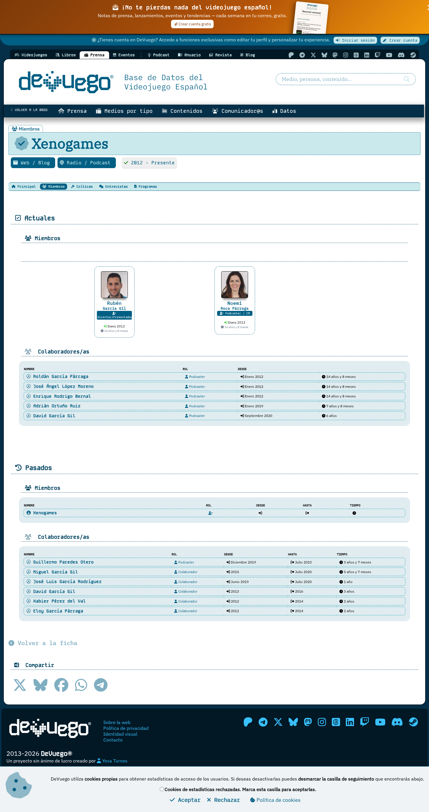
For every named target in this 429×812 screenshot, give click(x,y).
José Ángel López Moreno (62, 386)
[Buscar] (407, 79)
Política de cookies (278, 800)
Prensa (75, 111)
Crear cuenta (402, 40)
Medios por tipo (127, 111)
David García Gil (53, 415)
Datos (286, 111)
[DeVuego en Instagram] (345, 55)
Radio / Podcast (89, 163)
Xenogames (44, 512)
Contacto (113, 740)
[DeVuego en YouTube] (389, 55)
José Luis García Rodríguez (66, 581)
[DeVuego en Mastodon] (335, 55)
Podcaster (196, 376)
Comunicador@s (240, 111)
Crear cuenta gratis (194, 24)
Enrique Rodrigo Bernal (61, 396)
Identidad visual (120, 734)
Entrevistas (115, 186)
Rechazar (225, 799)
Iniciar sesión (357, 40)
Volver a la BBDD (30, 110)
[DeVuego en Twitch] (377, 55)
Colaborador (187, 572)
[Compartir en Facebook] (61, 685)
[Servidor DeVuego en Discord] (401, 55)
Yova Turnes (114, 761)
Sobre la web (116, 722)
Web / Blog (35, 163)
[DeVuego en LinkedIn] (367, 55)
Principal (25, 186)
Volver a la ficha (45, 643)
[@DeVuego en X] (313, 55)
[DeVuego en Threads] (356, 55)
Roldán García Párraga (59, 376)
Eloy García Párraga (57, 611)
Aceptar (187, 799)
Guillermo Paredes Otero (62, 562)
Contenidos (185, 111)
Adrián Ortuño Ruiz (56, 405)
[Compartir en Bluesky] (40, 685)
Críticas (83, 186)
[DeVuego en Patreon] (291, 55)
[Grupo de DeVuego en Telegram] (302, 55)
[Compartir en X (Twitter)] (20, 685)
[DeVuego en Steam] (413, 55)
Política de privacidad (126, 728)
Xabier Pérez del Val (58, 601)
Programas (147, 186)
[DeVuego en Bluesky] (324, 55)
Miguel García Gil (54, 572)
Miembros (55, 186)
